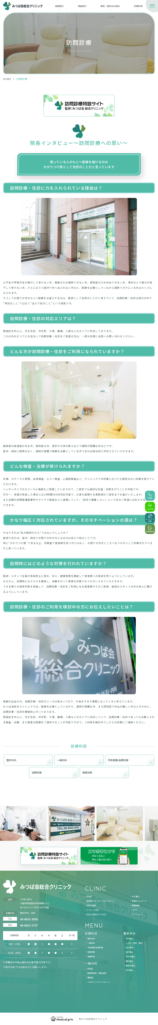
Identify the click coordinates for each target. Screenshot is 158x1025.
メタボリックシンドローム (98, 982)
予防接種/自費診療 (95, 947)
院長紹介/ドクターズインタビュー (100, 901)
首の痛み (129, 947)
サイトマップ (137, 914)
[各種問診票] (150, 529)
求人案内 (135, 896)
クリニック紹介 (92, 910)
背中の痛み (130, 956)
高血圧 (90, 968)
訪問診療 (91, 952)
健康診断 (91, 956)
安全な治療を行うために (96, 914)
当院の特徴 (91, 905)
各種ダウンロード (139, 901)
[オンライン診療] (150, 518)
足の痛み (129, 970)
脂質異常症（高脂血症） (97, 973)
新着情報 (135, 905)
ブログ (134, 910)
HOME (7, 79)
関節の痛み (130, 965)
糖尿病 (90, 977)
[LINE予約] (150, 507)
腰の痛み (129, 961)
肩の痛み (129, 952)
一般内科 (91, 943)
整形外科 (91, 938)
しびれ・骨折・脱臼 (134, 943)
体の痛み (129, 938)
